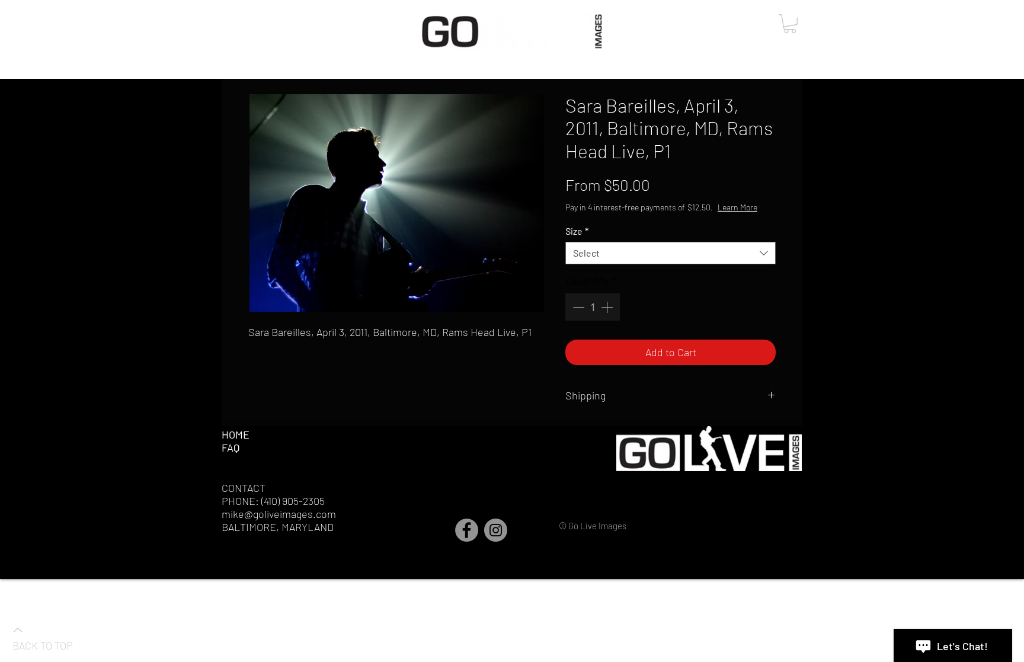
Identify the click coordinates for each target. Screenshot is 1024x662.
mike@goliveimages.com (279, 513)
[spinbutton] (592, 307)
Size (576, 230)
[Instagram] (495, 530)
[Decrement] (577, 307)
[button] (790, 23)
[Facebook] (466, 530)
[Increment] (608, 307)
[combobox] (670, 253)
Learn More (737, 207)
